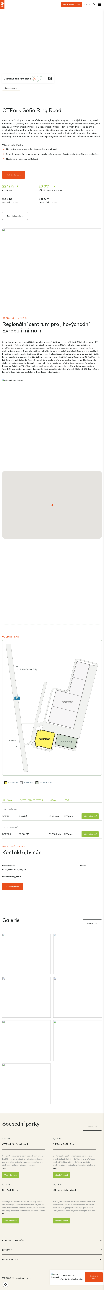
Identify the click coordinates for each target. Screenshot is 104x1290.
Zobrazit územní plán (15, 216)
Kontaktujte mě (12, 887)
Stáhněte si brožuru (13, 175)
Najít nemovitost (71, 4)
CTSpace (68, 816)
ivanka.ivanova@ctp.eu (11, 876)
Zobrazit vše (92, 923)
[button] (52, 505)
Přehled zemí (92, 1127)
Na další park (9, 88)
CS (85, 4)
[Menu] (99, 4)
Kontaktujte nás (94, 1277)
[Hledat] (94, 4)
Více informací (90, 816)
